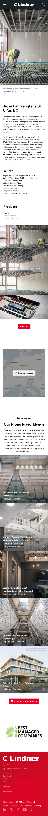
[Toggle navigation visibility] (4, 4)
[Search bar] (43, 4)
